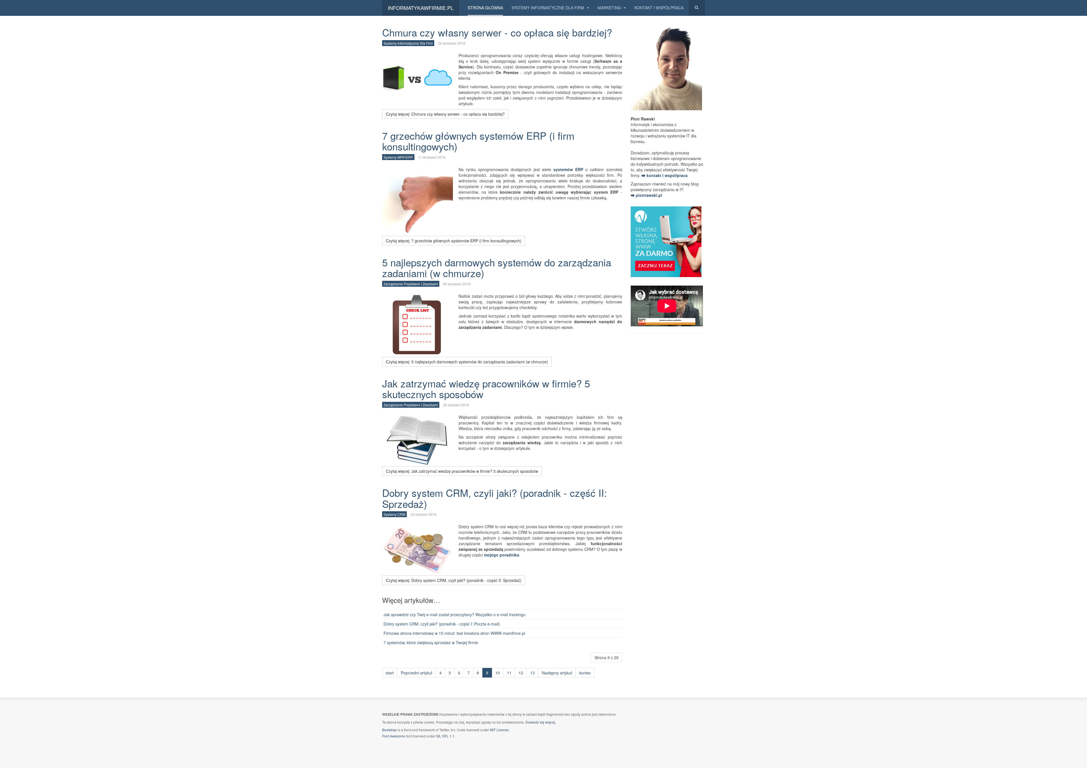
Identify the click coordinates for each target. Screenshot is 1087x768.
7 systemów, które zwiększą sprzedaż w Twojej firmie (431, 642)
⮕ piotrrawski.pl (646, 195)
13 (532, 673)
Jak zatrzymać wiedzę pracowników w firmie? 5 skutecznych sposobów (486, 388)
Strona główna (485, 7)
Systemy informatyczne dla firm (548, 7)
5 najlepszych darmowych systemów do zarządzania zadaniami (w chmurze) (496, 267)
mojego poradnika (501, 555)
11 (509, 673)
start (390, 673)
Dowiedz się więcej (540, 722)
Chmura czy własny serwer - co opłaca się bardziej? (497, 32)
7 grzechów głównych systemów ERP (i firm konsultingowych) (478, 141)
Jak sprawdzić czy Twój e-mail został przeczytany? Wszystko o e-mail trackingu (454, 614)
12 (521, 673)
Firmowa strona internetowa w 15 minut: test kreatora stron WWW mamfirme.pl (454, 633)
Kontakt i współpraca (659, 7)
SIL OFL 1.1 (445, 736)
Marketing (610, 7)
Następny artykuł (557, 673)
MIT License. (500, 729)
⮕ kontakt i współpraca (664, 175)
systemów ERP (568, 169)
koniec (585, 673)
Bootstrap (389, 729)
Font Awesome (393, 736)
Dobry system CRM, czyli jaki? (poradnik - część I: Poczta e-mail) (442, 624)
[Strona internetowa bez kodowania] (666, 241)
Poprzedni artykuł (416, 673)
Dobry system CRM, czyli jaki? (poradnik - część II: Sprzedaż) (494, 498)
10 (497, 673)
